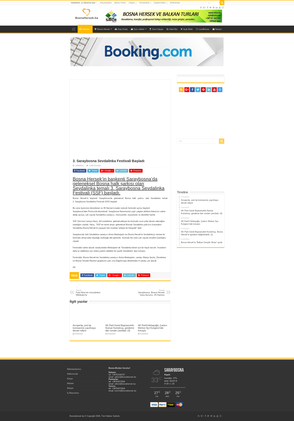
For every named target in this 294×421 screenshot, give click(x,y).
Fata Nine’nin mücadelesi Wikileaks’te (88, 292)
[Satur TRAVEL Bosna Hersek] (163, 16)
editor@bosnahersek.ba (125, 384)
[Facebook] (208, 7)
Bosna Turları (120, 3)
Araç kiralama (105, 3)
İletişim (218, 29)
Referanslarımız (74, 369)
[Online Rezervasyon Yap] (147, 51)
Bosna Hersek (103, 29)
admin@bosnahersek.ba (125, 377)
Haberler (86, 29)
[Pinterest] (213, 7)
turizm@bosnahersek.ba (125, 391)
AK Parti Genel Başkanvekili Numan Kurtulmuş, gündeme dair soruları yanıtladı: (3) (119, 328)
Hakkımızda (72, 374)
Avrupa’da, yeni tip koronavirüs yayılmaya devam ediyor (84, 328)
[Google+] (204, 7)
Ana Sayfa (74, 29)
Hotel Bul (173, 29)
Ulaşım (132, 3)
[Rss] (201, 7)
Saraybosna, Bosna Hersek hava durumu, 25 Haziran (151, 292)
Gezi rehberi (139, 29)
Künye (70, 378)
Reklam (70, 383)
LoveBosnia (204, 29)
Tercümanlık (144, 3)
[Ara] (222, 2)
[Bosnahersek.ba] (86, 13)
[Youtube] (220, 7)
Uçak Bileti (188, 29)
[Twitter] (210, 7)
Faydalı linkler (160, 3)
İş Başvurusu (73, 393)
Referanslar (175, 3)
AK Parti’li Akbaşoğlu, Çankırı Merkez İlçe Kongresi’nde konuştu (152, 328)
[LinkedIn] (216, 7)
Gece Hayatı (157, 29)
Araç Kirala (123, 29)
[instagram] (223, 7)
